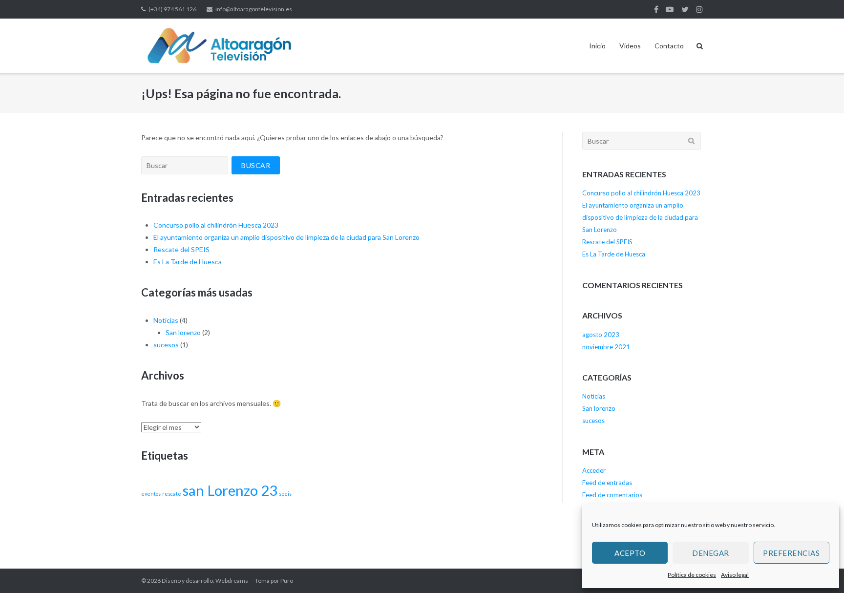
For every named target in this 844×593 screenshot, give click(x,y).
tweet (685, 9)
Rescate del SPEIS (181, 249)
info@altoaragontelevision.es (253, 9)
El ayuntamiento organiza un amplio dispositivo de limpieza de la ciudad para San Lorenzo (286, 237)
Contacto (669, 46)
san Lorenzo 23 (230, 490)
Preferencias (791, 553)
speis (285, 493)
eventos (151, 493)
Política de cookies (692, 574)
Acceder (594, 470)
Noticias (165, 320)
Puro (286, 580)
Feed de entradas (607, 483)
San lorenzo (183, 332)
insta (699, 9)
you (670, 9)
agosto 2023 (600, 335)
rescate (171, 493)
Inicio (597, 46)
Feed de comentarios (612, 495)
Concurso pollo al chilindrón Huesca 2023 (215, 225)
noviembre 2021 (606, 347)
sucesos (166, 344)
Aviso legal (735, 574)
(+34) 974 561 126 (172, 9)
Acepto (629, 553)
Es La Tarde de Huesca (187, 261)
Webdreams (231, 580)
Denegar (710, 553)
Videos (630, 46)
